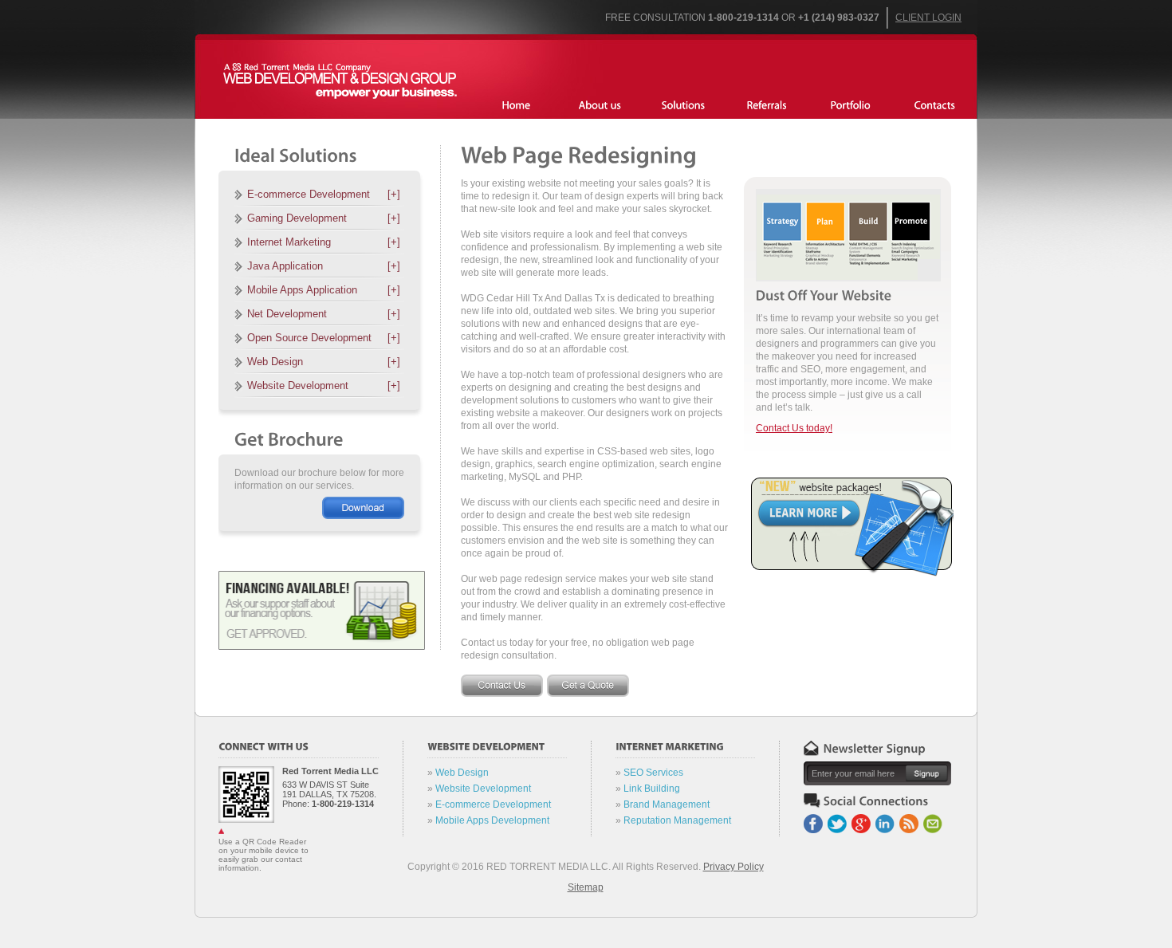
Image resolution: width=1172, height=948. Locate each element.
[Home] (516, 106)
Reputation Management (677, 820)
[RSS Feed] (910, 820)
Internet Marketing (323, 242)
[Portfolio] (767, 106)
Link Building (651, 788)
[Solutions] (684, 106)
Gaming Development (323, 218)
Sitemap (586, 887)
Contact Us (502, 686)
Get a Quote (588, 686)
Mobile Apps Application (323, 290)
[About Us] (600, 106)
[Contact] (935, 106)
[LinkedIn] (886, 820)
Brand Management (666, 804)
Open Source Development (323, 338)
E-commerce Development (323, 194)
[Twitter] (838, 820)
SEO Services (653, 772)
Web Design (323, 362)
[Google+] (862, 820)
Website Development (323, 385)
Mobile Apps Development (492, 820)
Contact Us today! (794, 428)
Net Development (323, 314)
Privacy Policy (733, 866)
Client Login (928, 17)
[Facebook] (814, 820)
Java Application (323, 266)
